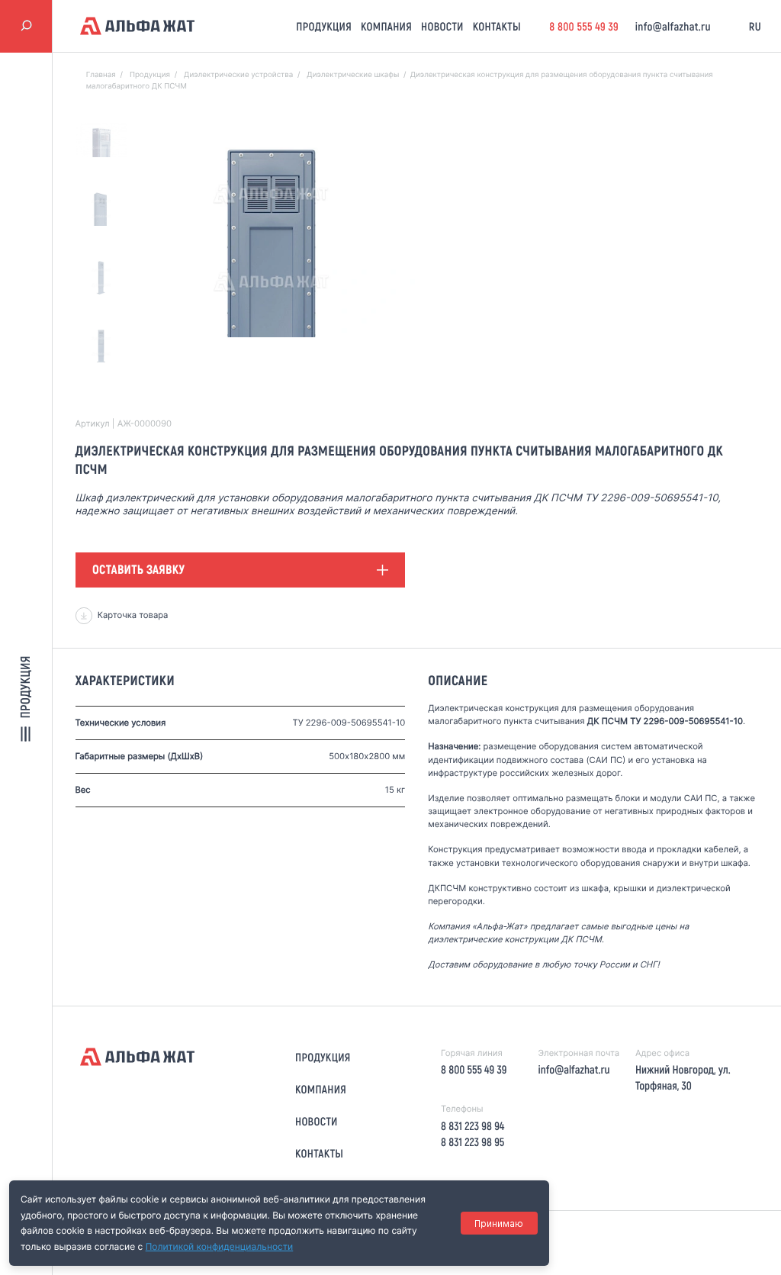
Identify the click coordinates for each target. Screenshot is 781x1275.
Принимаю (498, 1223)
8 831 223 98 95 (472, 1141)
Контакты (497, 26)
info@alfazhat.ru (673, 26)
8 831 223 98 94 (472, 1125)
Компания (386, 26)
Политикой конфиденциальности (220, 1246)
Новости (442, 26)
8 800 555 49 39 (584, 26)
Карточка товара (133, 615)
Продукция (324, 26)
